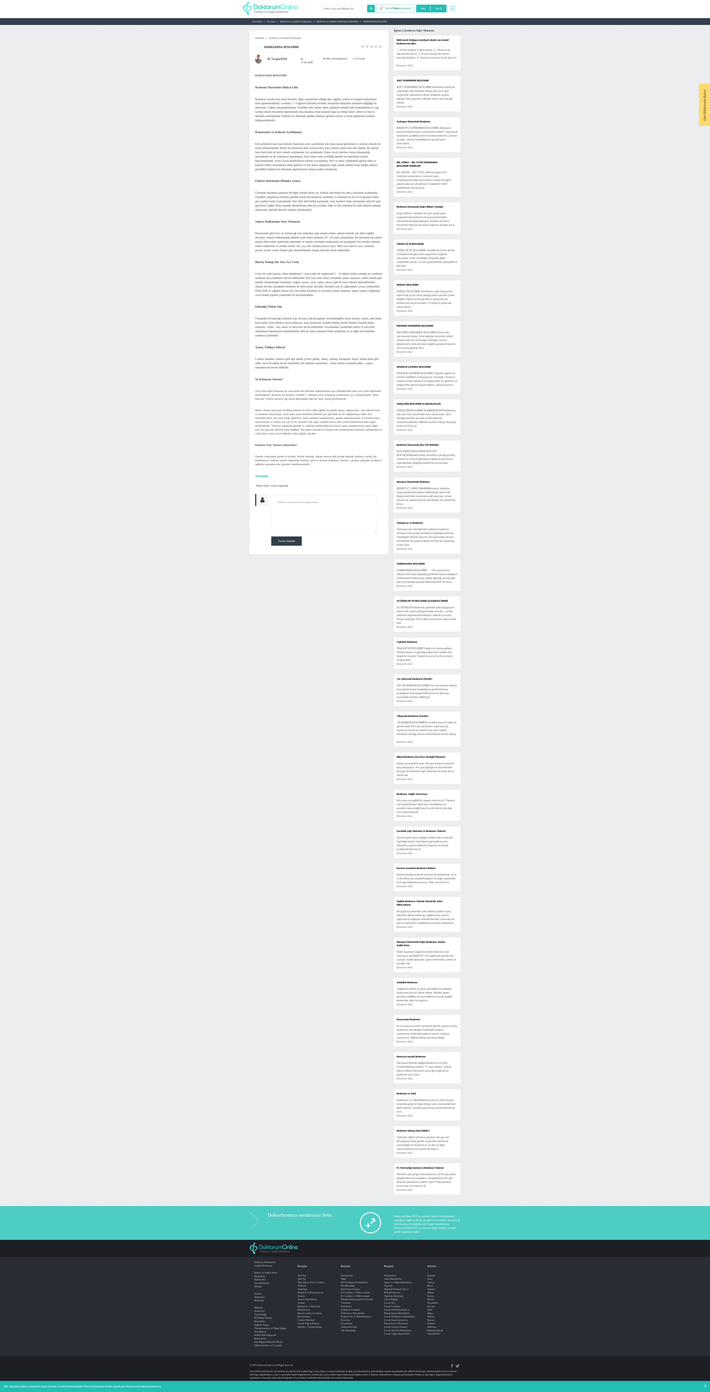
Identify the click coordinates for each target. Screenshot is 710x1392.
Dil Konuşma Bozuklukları (354, 1282)
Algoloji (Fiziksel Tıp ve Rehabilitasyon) (396, 1291)
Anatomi (301, 1285)
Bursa (430, 1285)
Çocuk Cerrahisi (392, 1306)
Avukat (301, 1302)
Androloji (302, 1289)
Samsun (431, 1323)
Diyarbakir (432, 1302)
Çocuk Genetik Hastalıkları (397, 1330)
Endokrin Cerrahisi (350, 1309)
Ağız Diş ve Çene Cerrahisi (310, 1282)
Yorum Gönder (286, 541)
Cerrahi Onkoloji (306, 1320)
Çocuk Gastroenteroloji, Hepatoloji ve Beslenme (396, 1322)
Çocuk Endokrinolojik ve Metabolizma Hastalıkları (397, 1311)
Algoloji (388, 1285)
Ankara (431, 1282)
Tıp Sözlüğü (260, 1314)
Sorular (257, 1293)
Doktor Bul (260, 1279)
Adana (430, 1292)
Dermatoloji (347, 1275)
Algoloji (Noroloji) (393, 1296)
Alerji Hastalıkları (393, 1278)
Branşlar (302, 1266)
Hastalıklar (259, 1276)
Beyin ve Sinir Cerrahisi (309, 1313)
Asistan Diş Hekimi (307, 1299)
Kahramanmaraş (435, 1330)
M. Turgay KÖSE (277, 58)
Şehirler (431, 1266)
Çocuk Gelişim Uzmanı (395, 1326)
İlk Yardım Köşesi (263, 1317)
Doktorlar (259, 1300)
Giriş (423, 8)
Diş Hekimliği (348, 1285)
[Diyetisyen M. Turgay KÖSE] (258, 59)
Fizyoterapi (346, 1323)
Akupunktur (390, 1275)
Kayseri (431, 1320)
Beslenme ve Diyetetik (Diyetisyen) (285, 38)
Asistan (301, 1296)
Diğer (343, 1278)
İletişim (258, 1286)
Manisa (431, 1316)
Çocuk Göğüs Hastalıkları (397, 1333)
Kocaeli (431, 1306)
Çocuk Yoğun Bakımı (308, 1323)
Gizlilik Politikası (263, 1265)
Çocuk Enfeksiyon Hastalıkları (399, 1316)
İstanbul (431, 1275)
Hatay (430, 1313)
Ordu (429, 1309)
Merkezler (259, 1311)
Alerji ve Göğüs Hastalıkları (398, 1282)
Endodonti (346, 1306)
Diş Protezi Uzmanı (350, 1289)
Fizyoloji (345, 1320)
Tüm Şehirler (433, 1333)
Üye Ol (438, 8)
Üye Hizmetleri (261, 1283)
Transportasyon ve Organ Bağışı (270, 1328)
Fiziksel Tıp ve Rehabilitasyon (356, 1316)
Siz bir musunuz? (398, 8)
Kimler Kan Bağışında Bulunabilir (265, 1337)
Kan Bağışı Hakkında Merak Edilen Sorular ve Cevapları (268, 1343)
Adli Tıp (301, 1278)
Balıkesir (431, 1326)
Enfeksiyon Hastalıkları (352, 1313)
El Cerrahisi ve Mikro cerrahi (355, 1292)
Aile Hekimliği (348, 1330)
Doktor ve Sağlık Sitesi (265, 1272)
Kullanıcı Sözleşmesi (264, 1262)
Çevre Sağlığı (391, 1299)
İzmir (429, 1278)
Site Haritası (260, 1331)
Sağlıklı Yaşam (261, 1324)
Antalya (431, 1289)
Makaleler (259, 38)
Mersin (430, 1299)
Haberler (258, 1307)
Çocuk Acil (389, 1302)
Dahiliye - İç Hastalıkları (309, 1326)
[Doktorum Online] (270, 6)
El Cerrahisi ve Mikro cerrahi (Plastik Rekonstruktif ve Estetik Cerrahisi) (357, 1299)
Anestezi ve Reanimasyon (310, 1292)
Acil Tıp (301, 1275)
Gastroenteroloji (349, 1326)
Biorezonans (303, 1316)
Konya (430, 1296)
